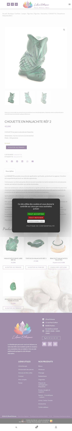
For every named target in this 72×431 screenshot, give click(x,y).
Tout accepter (36, 214)
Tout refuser (36, 217)
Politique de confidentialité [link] (36, 226)
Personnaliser (36, 221)
